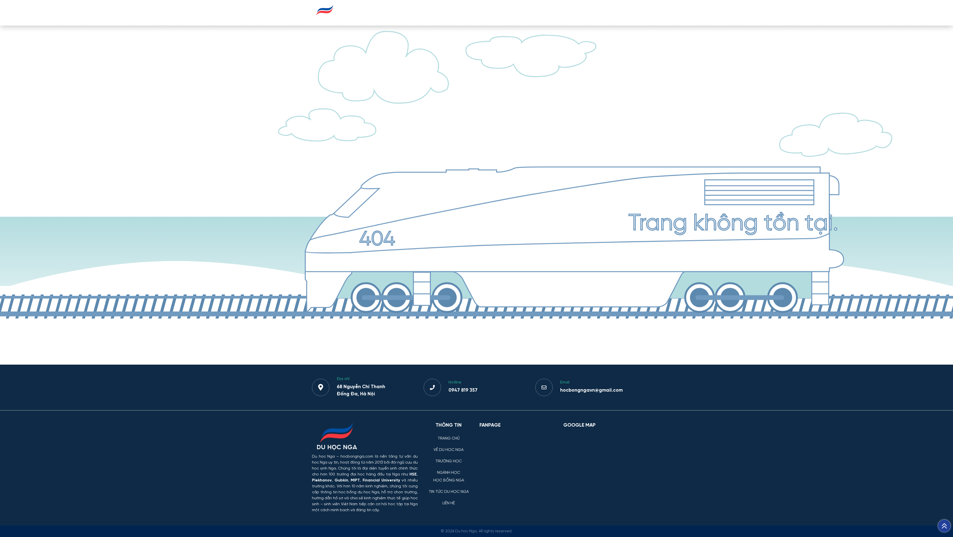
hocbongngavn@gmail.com (591, 390)
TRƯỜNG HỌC (471, 12)
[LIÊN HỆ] (449, 499)
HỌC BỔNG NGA (545, 12)
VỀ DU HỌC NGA (433, 12)
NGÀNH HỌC (507, 12)
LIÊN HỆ (629, 12)
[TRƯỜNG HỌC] (449, 457)
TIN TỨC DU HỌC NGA (591, 12)
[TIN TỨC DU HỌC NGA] (449, 488)
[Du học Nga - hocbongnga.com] (325, 18)
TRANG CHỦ (396, 12)
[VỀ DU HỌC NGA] (449, 446)
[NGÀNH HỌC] (449, 469)
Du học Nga (323, 456)
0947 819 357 (462, 390)
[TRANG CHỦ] (449, 435)
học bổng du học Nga (359, 492)
